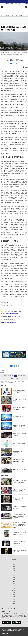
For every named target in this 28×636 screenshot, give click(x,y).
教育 (14, 596)
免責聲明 (15, 629)
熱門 (17, 15)
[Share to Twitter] (12, 63)
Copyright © (4, 630)
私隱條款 (20, 629)
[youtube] (14, 608)
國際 (14, 568)
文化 (14, 588)
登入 (16, 376)
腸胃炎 (2, 382)
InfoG (14, 572)
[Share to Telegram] (14, 63)
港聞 (20, 15)
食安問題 (14, 381)
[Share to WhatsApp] (16, 63)
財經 (14, 570)
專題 (14, 577)
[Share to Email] (18, 63)
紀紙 (14, 592)
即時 (13, 15)
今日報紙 (14, 559)
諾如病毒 (7, 381)
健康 (14, 586)
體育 (14, 594)
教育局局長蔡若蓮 (10, 382)
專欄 (14, 575)
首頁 (2, 15)
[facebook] (5, 608)
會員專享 (8, 15)
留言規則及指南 (2, 372)
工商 (14, 603)
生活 (14, 583)
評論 (14, 579)
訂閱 (24, 376)
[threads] (8, 608)
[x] (11, 608)
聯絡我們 (9, 629)
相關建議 (4, 629)
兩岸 (24, 15)
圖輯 (14, 601)
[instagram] (2, 608)
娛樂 (14, 599)
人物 (14, 581)
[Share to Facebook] (11, 63)
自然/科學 (14, 590)
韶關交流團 (21, 381)
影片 (14, 562)
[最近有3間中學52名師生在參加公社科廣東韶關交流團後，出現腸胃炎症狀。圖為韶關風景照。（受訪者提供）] (14, 41)
